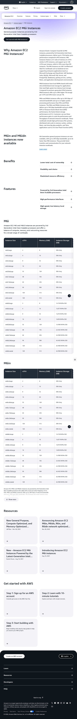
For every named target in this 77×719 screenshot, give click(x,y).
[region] (38, 296)
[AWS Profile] (71, 2)
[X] (52, 703)
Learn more (43, 149)
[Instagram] (61, 703)
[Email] (52, 707)
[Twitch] (64, 703)
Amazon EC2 (7, 23)
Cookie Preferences (41, 711)
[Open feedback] (75, 359)
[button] (65, 8)
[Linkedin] (58, 703)
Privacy (6, 711)
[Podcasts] (70, 703)
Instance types (18, 23)
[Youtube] (67, 703)
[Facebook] (55, 703)
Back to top (37, 698)
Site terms (13, 711)
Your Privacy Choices (24, 711)
